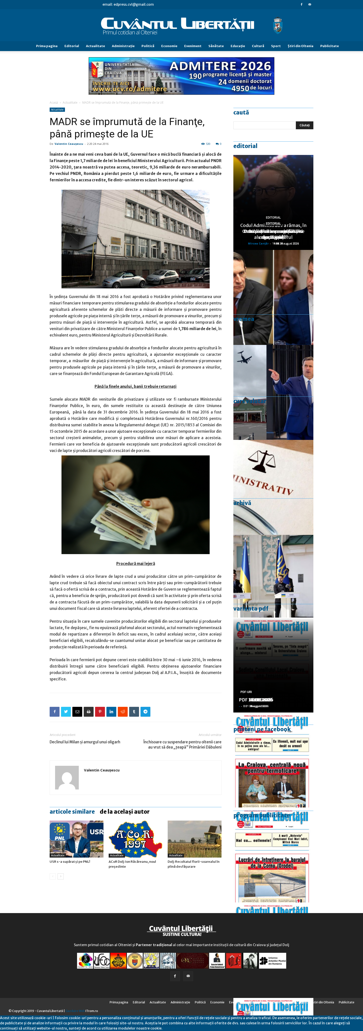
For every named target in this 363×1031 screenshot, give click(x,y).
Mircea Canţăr (258, 243)
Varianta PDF (250, 609)
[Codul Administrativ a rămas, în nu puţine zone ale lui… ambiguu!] (273, 487)
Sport (276, 46)
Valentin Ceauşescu (69, 144)
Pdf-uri (246, 692)
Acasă (54, 102)
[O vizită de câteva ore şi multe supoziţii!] (273, 392)
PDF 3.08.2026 (254, 700)
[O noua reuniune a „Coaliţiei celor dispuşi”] (273, 582)
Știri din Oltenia (300, 46)
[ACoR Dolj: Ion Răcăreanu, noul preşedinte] (135, 839)
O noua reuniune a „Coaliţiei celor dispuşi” (273, 234)
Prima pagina (47, 46)
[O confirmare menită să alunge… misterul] (273, 297)
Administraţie (123, 46)
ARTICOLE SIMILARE (72, 812)
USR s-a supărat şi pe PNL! (70, 862)
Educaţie (238, 46)
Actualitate (95, 46)
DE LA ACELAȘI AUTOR (125, 812)
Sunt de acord (174, 1028)
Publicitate (329, 46)
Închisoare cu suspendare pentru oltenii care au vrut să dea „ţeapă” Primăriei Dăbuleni (182, 745)
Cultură (258, 46)
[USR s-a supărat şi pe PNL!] (76, 839)
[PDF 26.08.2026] (273, 759)
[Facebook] (301, 4)
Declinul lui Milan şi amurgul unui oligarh (85, 742)
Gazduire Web (75, 1011)
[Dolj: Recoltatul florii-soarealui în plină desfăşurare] (195, 839)
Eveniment (193, 46)
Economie (169, 46)
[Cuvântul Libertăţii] (181, 25)
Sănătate (216, 46)
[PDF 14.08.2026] (273, 854)
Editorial (71, 46)
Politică (147, 46)
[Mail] (309, 4)
